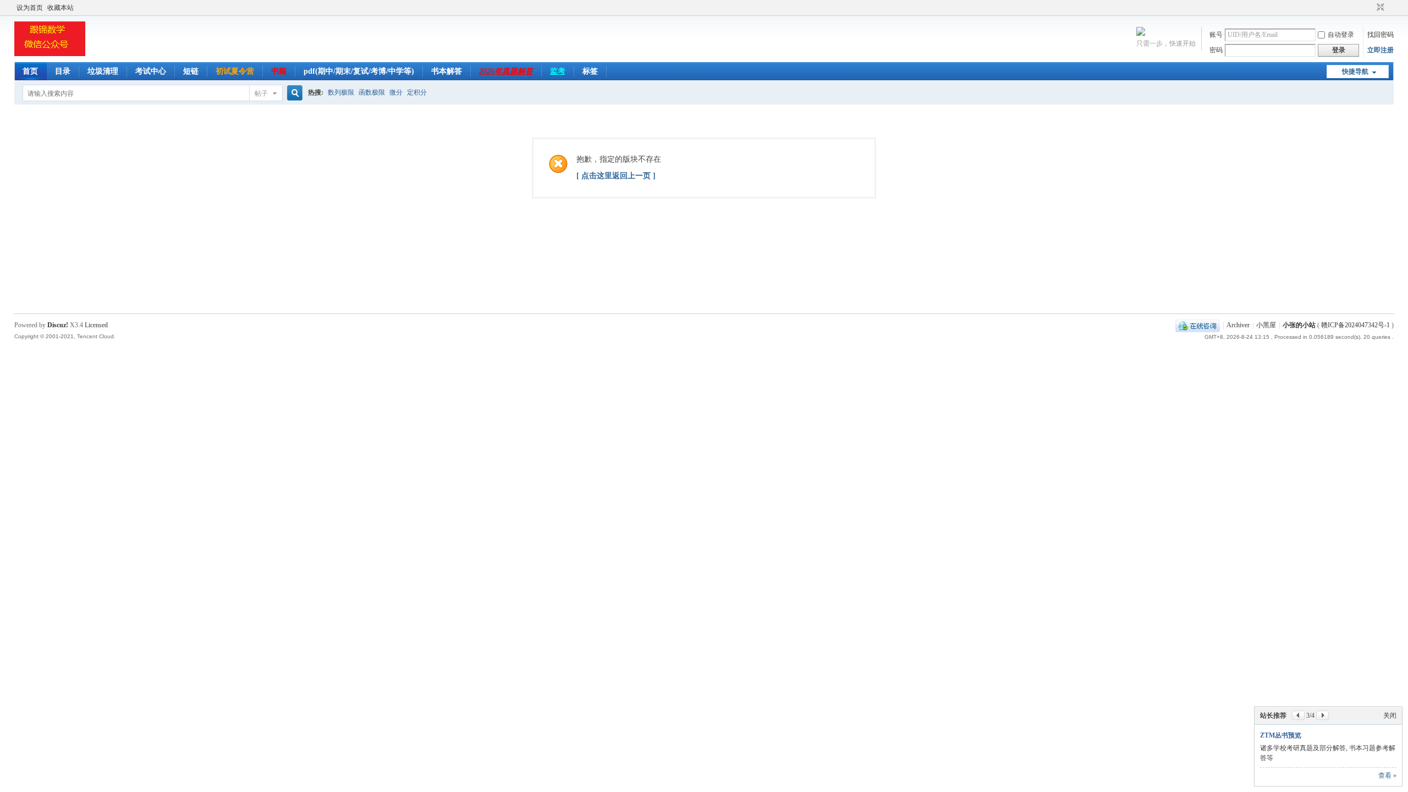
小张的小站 (1299, 325)
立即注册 (1380, 50)
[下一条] (1322, 715)
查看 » (1387, 775)
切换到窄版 (1379, 8)
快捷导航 (1355, 71)
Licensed (96, 325)
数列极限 (341, 92)
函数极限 (372, 92)
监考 (557, 71)
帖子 (261, 93)
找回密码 (1380, 34)
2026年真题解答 (506, 71)
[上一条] (1298, 715)
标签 (590, 71)
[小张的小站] (49, 55)
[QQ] (1197, 325)
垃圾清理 (102, 71)
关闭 (1389, 715)
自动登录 (1341, 34)
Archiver (1238, 325)
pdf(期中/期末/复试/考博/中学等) (359, 71)
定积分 (417, 92)
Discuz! (57, 325)
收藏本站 (60, 8)
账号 (1216, 34)
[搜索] (293, 93)
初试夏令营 (235, 71)
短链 (191, 71)
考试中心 (150, 71)
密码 (1216, 50)
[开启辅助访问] (1370, 8)
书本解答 (446, 71)
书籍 (279, 71)
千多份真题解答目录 (1289, 735)
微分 (396, 92)
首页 (30, 71)
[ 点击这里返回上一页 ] (616, 176)
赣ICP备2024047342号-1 (1355, 325)
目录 (62, 71)
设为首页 (29, 8)
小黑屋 (1266, 325)
